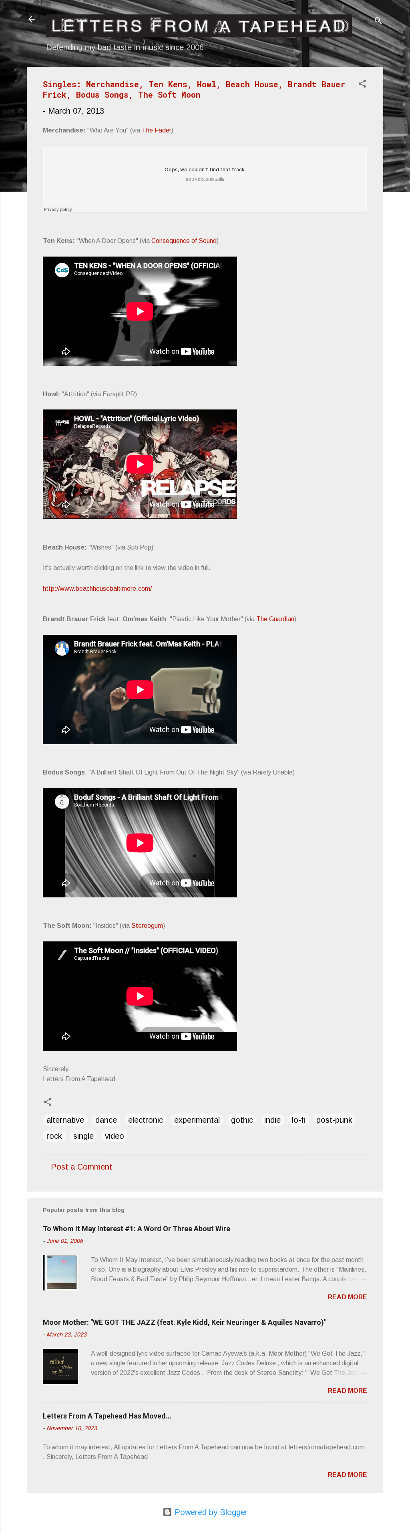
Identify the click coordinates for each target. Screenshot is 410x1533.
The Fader (156, 130)
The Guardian (275, 619)
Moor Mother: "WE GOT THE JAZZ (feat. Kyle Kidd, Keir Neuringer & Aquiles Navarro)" (184, 1322)
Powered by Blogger (210, 1512)
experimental (197, 1120)
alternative (65, 1120)
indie (272, 1120)
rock (54, 1136)
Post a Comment (81, 1166)
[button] (362, 84)
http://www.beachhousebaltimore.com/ (97, 588)
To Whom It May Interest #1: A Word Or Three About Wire (136, 1228)
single (83, 1136)
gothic (242, 1120)
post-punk (334, 1120)
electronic (145, 1120)
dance (106, 1120)
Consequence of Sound (184, 240)
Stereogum (147, 925)
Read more (347, 1297)
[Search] (378, 22)
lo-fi (298, 1120)
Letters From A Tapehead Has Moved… (107, 1416)
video (114, 1136)
